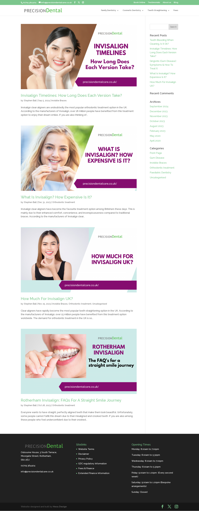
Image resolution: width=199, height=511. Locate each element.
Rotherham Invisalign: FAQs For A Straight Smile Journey (71, 400)
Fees (176, 10)
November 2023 (159, 116)
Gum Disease (157, 157)
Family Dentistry (108, 10)
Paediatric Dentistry (160, 172)
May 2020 (155, 136)
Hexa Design (60, 506)
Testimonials (154, 2)
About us (167, 2)
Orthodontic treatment (63, 202)
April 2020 (155, 140)
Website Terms (86, 449)
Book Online (139, 2)
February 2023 (157, 131)
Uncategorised (99, 304)
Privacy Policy (85, 458)
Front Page (156, 153)
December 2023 (159, 111)
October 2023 (157, 121)
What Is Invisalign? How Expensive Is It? (56, 197)
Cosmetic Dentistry (132, 10)
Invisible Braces (59, 100)
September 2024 (159, 106)
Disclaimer (83, 454)
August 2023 (156, 126)
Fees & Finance (86, 468)
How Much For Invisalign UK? (47, 299)
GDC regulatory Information (92, 463)
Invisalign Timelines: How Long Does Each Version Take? (71, 95)
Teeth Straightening (157, 10)
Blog (176, 2)
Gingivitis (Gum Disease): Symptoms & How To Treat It (163, 65)
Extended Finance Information (93, 473)
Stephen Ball (30, 100)
